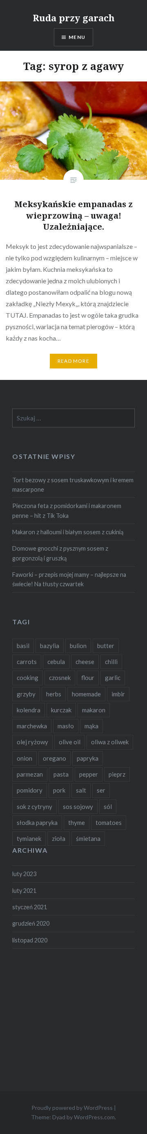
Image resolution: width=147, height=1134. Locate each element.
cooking (27, 677)
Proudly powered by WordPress (72, 1107)
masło (66, 726)
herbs (53, 694)
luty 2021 (24, 890)
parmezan (30, 774)
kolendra (28, 710)
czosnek (60, 677)
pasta (61, 774)
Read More (73, 361)
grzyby (26, 694)
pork (59, 790)
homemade (86, 694)
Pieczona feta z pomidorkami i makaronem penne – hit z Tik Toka (66, 510)
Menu (77, 37)
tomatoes (109, 822)
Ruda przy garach (74, 17)
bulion (78, 645)
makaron (93, 710)
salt (81, 790)
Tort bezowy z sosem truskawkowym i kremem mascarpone (73, 485)
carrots (27, 661)
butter (105, 645)
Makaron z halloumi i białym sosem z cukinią (67, 532)
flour (87, 677)
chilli (111, 661)
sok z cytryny (34, 806)
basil (23, 645)
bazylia (49, 645)
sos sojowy (78, 806)
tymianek (29, 838)
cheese (85, 661)
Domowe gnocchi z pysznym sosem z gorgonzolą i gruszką (60, 553)
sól (108, 806)
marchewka (32, 726)
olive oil (69, 741)
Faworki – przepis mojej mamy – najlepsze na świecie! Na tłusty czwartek (69, 579)
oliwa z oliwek (110, 741)
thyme (76, 822)
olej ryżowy (32, 741)
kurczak (61, 710)
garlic (112, 677)
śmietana (88, 838)
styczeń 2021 (29, 907)
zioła (58, 838)
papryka (87, 758)
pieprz (117, 774)
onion (24, 758)
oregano (54, 758)
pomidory (29, 790)
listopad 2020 (29, 940)
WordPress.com (94, 1117)
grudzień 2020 (30, 923)
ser (101, 790)
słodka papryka (37, 822)
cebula (56, 661)
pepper (88, 774)
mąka (91, 726)
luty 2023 (24, 873)
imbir (118, 694)
